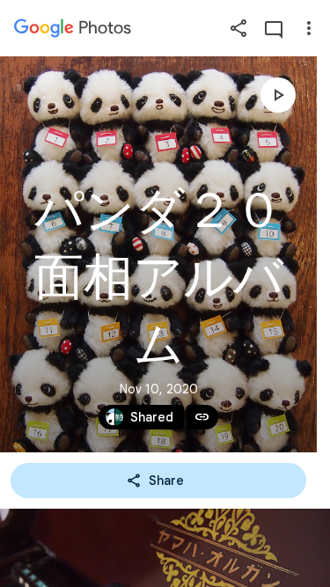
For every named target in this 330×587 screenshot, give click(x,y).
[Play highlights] (278, 95)
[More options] (308, 28)
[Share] (238, 28)
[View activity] (273, 28)
